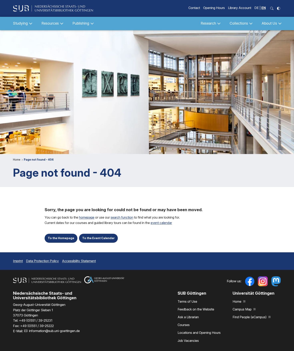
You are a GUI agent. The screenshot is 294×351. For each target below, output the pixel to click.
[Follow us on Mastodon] (276, 281)
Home (17, 159)
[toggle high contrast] (278, 8)
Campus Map (242, 309)
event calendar (161, 223)
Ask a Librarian (188, 317)
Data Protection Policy (42, 261)
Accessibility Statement (79, 261)
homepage (86, 217)
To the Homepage (61, 238)
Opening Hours (214, 8)
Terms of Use (187, 301)
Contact (194, 8)
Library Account (239, 8)
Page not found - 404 (39, 159)
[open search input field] (272, 8)
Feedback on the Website (196, 309)
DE (256, 8)
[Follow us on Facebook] (250, 281)
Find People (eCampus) (250, 317)
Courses (184, 325)
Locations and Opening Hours (199, 333)
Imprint (18, 261)
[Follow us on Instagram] (263, 281)
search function (122, 217)
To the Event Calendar (98, 238)
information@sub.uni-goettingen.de (54, 331)
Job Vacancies (188, 341)
